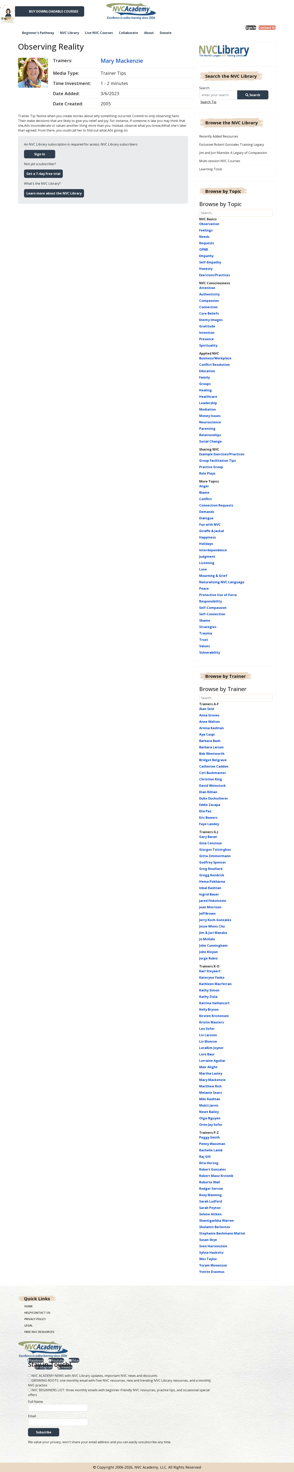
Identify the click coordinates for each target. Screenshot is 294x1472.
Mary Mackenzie (122, 60)
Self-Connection (212, 614)
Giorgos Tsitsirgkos (215, 849)
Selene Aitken (210, 1214)
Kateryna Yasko (211, 977)
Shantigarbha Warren (216, 1220)
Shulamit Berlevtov (214, 1227)
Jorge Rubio (208, 958)
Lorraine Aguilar (212, 1060)
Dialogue (206, 518)
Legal (28, 1325)
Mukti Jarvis (208, 1105)
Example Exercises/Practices (221, 454)
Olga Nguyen (209, 1118)
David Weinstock (212, 785)
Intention (206, 332)
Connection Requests (216, 505)
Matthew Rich (210, 1086)
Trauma (205, 633)
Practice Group (211, 467)
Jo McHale (207, 939)
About (149, 33)
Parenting (207, 428)
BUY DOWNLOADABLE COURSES (53, 11)
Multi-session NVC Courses (219, 161)
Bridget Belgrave (213, 760)
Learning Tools (210, 169)
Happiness (207, 537)
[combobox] (219, 94)
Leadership (208, 403)
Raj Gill (205, 1156)
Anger (204, 486)
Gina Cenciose (210, 843)
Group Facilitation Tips (217, 460)
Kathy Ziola (208, 996)
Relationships (210, 435)
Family (204, 377)
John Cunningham (213, 945)
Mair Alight (208, 1067)
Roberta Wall (209, 1182)
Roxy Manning (210, 1195)
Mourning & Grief (213, 575)
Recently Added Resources (218, 136)
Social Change (210, 441)
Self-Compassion (212, 607)
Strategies (207, 627)
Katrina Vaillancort (214, 1003)
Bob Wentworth (211, 753)
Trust (203, 639)
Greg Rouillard (210, 869)
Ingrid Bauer (209, 894)
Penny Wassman (212, 1144)
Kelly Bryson (209, 1009)
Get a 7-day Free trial (43, 174)
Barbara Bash (209, 741)
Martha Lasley (210, 1073)
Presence (206, 339)
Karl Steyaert (210, 971)
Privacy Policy (35, 1319)
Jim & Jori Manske (213, 932)
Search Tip (208, 102)
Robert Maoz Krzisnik (216, 1176)
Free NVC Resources (39, 1332)
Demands (206, 512)
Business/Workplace (215, 358)
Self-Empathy (210, 262)
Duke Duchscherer (213, 798)
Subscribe (43, 1432)
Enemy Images (211, 320)
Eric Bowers (208, 817)
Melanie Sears (210, 1092)
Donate (166, 33)
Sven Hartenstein (213, 1246)
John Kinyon (208, 952)
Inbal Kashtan (210, 888)
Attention (207, 288)
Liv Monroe (208, 1041)
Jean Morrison (210, 907)
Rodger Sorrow (211, 1188)
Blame (204, 492)
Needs (204, 236)
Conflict (205, 499)
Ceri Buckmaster (212, 773)
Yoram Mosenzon (213, 1265)
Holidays (206, 544)
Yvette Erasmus (211, 1272)
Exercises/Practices (214, 275)
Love (203, 569)
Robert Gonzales (212, 1169)
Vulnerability (209, 652)
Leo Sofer (207, 1028)
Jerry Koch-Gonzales (215, 920)
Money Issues (210, 416)
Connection (208, 307)
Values (204, 646)
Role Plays (207, 473)
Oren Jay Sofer (210, 1124)
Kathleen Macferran (215, 984)
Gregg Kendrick (211, 875)
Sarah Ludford (210, 1201)
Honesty (206, 268)
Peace (204, 588)
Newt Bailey (209, 1112)
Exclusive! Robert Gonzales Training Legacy (231, 144)
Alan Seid (206, 709)
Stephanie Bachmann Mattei (222, 1233)
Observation (209, 224)
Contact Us (267, 27)
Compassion (209, 300)
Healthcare (208, 396)
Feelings (206, 230)
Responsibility (210, 601)
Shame (204, 620)
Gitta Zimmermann (215, 856)
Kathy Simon (209, 990)
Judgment (207, 556)
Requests (206, 243)
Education (207, 371)
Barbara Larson (211, 747)
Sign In (250, 27)
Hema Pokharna (212, 881)
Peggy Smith (209, 1137)
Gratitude (207, 326)
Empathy (206, 256)
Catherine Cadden (213, 766)
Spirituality (208, 345)
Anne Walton (209, 721)
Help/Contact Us (37, 1312)
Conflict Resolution (214, 364)
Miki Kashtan (209, 1099)
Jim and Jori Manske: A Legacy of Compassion (233, 153)
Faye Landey (209, 824)
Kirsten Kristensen (214, 1016)
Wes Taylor (208, 1259)
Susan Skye (208, 1240)
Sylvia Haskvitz (211, 1252)
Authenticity (209, 294)
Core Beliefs (209, 313)
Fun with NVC (210, 524)
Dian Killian (208, 792)
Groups (205, 384)
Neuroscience (210, 422)
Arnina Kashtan (211, 728)
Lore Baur (207, 1054)
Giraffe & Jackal (211, 531)
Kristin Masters (211, 1022)
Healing (205, 390)
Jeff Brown (207, 913)
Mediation (207, 409)
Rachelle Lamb (211, 1150)
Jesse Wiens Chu (212, 926)
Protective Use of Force (218, 595)
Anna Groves (209, 715)
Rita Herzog (208, 1163)
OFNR (203, 249)
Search (204, 88)
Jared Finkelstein (212, 901)
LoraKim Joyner (211, 1048)
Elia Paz (205, 811)
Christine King (210, 779)
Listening (206, 563)
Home (28, 1306)
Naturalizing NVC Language (221, 582)
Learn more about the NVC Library (54, 193)
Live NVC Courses (99, 33)
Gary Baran (208, 837)
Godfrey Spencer (212, 862)
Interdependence (213, 550)
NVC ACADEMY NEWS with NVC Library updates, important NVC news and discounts (94, 1375)
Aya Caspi (207, 734)
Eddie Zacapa (209, 805)
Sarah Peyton (210, 1208)
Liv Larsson (208, 1035)
